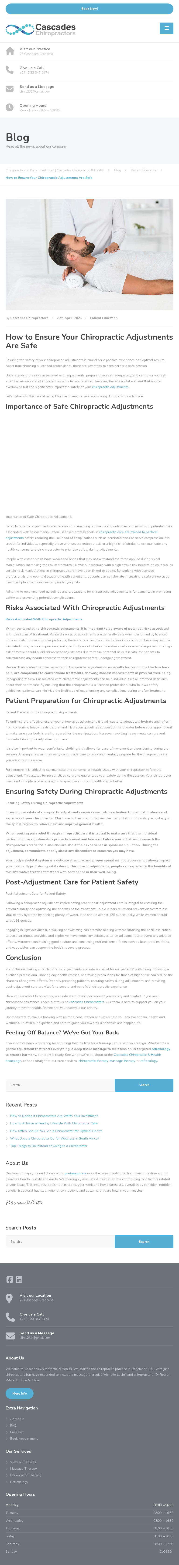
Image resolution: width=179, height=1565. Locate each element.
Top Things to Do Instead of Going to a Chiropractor (48, 1146)
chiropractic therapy (93, 1061)
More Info (19, 1393)
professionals (75, 1173)
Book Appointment (24, 1438)
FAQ (13, 1425)
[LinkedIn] (19, 1281)
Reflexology (19, 1482)
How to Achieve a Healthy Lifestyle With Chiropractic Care (54, 1123)
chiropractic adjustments (110, 387)
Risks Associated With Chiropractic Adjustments (44, 619)
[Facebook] (10, 1281)
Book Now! (89, 9)
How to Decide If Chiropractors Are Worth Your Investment (54, 1116)
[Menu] (166, 28)
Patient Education (104, 318)
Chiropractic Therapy (25, 1475)
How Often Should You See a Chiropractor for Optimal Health (56, 1131)
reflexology (161, 1049)
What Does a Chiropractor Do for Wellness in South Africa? (54, 1138)
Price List (17, 1432)
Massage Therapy (23, 1468)
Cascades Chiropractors (86, 1002)
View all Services (23, 1462)
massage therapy (122, 1061)
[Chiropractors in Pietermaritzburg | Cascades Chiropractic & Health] (41, 30)
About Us (17, 1419)
